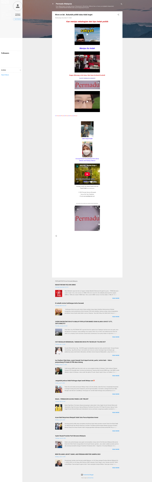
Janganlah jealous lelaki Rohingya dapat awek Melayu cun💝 (75, 380)
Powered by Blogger (88, 474)
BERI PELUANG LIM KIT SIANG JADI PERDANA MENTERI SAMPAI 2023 (77, 454)
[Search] (121, 4)
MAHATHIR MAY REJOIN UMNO (65, 285)
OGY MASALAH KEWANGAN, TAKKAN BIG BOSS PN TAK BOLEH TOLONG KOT (80, 342)
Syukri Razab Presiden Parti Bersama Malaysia (70, 436)
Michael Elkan (90, 477)
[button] (118, 15)
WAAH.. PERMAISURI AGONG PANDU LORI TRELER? (71, 399)
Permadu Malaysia (64, 4)
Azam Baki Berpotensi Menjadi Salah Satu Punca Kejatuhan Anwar (76, 417)
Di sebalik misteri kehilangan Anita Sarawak (69, 303)
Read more (115, 298)
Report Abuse (5, 75)
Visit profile (18, 19)
